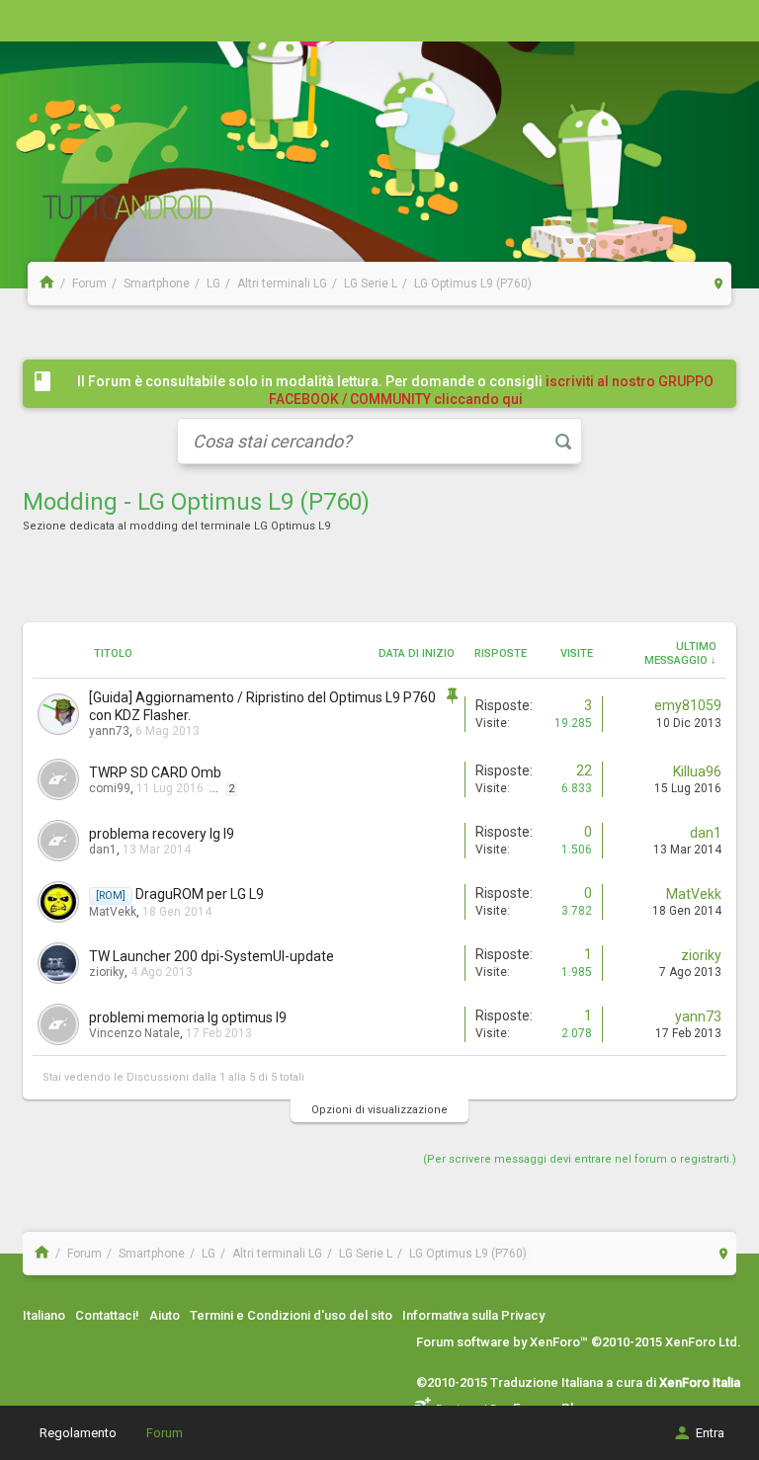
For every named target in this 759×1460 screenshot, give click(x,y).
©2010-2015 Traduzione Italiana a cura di (578, 1382)
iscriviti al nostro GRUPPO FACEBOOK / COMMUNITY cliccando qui (492, 390)
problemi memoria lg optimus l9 (188, 1017)
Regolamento (78, 1432)
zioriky (107, 972)
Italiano (44, 1315)
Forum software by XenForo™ (578, 1342)
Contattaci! (107, 1315)
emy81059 (687, 705)
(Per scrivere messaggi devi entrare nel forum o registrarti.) (579, 1159)
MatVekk (112, 912)
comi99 (109, 788)
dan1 (103, 849)
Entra (710, 1432)
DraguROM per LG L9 (199, 894)
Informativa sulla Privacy (473, 1315)
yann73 (109, 731)
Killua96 (697, 771)
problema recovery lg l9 (161, 834)
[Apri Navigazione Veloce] (719, 283)
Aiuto (164, 1315)
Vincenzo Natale (134, 1033)
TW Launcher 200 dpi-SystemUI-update (211, 956)
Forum (164, 1432)
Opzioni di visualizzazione (379, 1109)
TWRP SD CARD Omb (155, 772)
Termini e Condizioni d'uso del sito (291, 1315)
